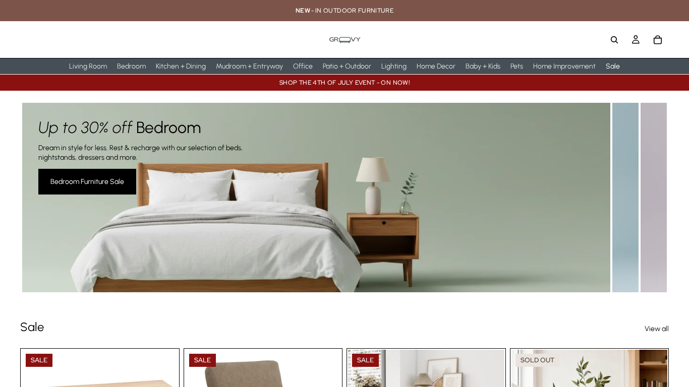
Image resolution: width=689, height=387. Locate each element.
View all (657, 329)
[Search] (614, 40)
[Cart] (658, 40)
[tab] (626, 197)
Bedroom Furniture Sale (87, 181)
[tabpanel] (316, 197)
